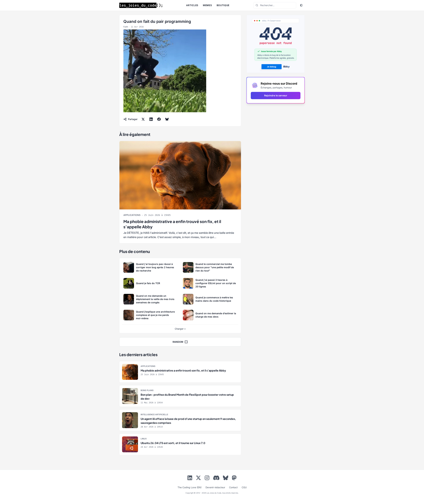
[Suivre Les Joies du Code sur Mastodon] (234, 478)
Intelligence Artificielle (154, 414)
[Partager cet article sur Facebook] (159, 119)
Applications (131, 215)
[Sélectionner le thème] (301, 5)
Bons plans (147, 390)
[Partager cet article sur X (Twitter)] (143, 119)
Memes (207, 5)
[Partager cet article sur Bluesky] (167, 119)
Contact (233, 487)
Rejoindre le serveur (275, 95)
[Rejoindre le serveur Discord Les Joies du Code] (216, 477)
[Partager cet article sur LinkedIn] (151, 119)
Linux (144, 438)
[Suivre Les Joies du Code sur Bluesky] (225, 478)
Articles (192, 5)
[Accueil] (140, 5)
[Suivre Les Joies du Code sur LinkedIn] (189, 478)
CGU (244, 487)
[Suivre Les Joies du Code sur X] (198, 478)
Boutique (223, 5)
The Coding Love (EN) (190, 487)
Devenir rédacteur (215, 487)
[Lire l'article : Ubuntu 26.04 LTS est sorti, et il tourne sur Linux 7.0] (180, 444)
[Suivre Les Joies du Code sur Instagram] (207, 478)
